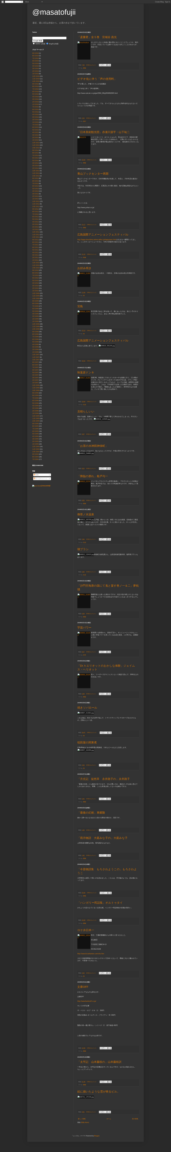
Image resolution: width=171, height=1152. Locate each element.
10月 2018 (35, 81)
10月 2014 (35, 148)
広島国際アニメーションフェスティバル (103, 234)
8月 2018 (35, 86)
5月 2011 (35, 250)
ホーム (109, 1119)
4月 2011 (35, 252)
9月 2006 (35, 393)
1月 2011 (35, 260)
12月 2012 (35, 201)
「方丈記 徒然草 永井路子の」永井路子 (103, 778)
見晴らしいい (85, 411)
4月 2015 (35, 132)
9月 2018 (35, 84)
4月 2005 (35, 436)
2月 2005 (35, 441)
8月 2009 (35, 303)
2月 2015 (35, 137)
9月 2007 (35, 362)
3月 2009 (35, 316)
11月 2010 (35, 265)
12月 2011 (35, 232)
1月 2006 (35, 413)
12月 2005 (35, 416)
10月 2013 (35, 176)
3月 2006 (35, 408)
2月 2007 (35, 380)
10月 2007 (35, 360)
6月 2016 (35, 109)
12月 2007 (35, 354)
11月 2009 (35, 296)
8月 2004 (35, 457)
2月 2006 (35, 411)
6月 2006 (35, 400)
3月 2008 (35, 347)
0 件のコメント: (91, 65)
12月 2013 (35, 171)
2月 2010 (35, 288)
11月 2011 (35, 234)
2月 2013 (35, 196)
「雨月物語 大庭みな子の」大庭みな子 (102, 837)
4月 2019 (35, 66)
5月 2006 (35, 403)
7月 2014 (35, 155)
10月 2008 (35, 329)
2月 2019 (35, 71)
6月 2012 (35, 217)
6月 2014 (35, 158)
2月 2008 (35, 349)
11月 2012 (35, 204)
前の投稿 (135, 1119)
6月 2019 (35, 61)
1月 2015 (35, 140)
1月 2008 (35, 352)
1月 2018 (35, 104)
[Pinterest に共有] (109, 65)
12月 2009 (35, 293)
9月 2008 (35, 332)
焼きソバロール (87, 707)
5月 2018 (35, 94)
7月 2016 (35, 107)
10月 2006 (35, 390)
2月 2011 (35, 257)
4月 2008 (35, 344)
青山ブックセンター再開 (92, 173)
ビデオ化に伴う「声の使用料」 (97, 78)
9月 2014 (35, 150)
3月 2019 (35, 68)
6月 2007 (35, 370)
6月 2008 (35, 339)
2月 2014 (35, 168)
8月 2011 (35, 242)
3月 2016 (35, 117)
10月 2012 (35, 206)
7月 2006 (35, 398)
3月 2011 (35, 255)
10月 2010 (35, 268)
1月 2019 (35, 74)
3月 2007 (35, 378)
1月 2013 (35, 199)
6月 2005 (35, 431)
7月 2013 (35, 183)
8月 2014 (35, 153)
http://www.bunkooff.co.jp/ (86, 1001)
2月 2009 (35, 319)
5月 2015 (35, 130)
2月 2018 (35, 102)
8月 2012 (35, 211)
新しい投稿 (82, 1119)
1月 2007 (35, 383)
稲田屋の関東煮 (87, 742)
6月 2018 (35, 91)
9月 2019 (35, 53)
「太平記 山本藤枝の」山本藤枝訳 (99, 1061)
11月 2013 (35, 173)
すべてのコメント (41, 478)
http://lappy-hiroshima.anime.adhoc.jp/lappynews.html (96, 239)
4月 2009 (35, 314)
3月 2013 (35, 194)
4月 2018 (35, 97)
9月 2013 (35, 178)
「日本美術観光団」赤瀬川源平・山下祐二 (103, 132)
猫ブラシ (83, 549)
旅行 (84, 121)
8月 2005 (35, 426)
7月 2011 (35, 245)
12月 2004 (35, 446)
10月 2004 (35, 452)
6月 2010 (35, 278)
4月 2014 (35, 163)
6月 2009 (35, 309)
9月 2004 (35, 454)
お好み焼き (84, 268)
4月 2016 (35, 114)
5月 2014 (35, 160)
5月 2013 (35, 189)
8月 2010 (35, 273)
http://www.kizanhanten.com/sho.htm (90, 954)
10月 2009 (35, 298)
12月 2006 (35, 385)
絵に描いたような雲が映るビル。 (98, 1091)
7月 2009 (35, 306)
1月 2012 (35, 229)
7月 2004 (35, 459)
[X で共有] (105, 65)
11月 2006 (35, 388)
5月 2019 (35, 63)
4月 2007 (35, 375)
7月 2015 (35, 125)
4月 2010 (35, 283)
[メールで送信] (100, 65)
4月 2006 (35, 406)
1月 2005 (35, 444)
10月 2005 (35, 421)
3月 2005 (35, 439)
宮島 (80, 306)
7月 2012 (35, 214)
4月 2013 (35, 191)
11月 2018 (35, 79)
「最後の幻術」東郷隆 (91, 812)
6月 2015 (35, 127)
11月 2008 (35, 326)
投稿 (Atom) (85, 1122)
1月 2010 (35, 291)
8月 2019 (35, 56)
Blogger (96, 1136)
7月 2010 (35, 275)
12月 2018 (35, 76)
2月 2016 (35, 119)
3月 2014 (35, 165)
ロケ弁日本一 (85, 930)
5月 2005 (35, 434)
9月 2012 (35, 209)
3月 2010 (35, 286)
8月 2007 (35, 365)
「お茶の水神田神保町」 (92, 445)
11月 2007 (35, 357)
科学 (84, 655)
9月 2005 (35, 424)
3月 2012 (35, 224)
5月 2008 (35, 342)
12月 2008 (35, 324)
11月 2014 (35, 145)
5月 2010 (35, 280)
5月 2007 (35, 372)
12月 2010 (35, 263)
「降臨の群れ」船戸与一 (92, 476)
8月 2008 (35, 334)
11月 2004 (35, 449)
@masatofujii (54, 12)
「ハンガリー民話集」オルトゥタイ (100, 902)
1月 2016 (35, 122)
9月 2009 (35, 301)
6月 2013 (35, 186)
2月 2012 (35, 227)
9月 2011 (35, 240)
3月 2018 (35, 99)
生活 (84, 404)
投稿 (37, 475)
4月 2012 (35, 222)
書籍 (84, 68)
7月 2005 (35, 429)
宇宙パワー (84, 627)
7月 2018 (35, 89)
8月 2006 (35, 395)
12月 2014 (35, 143)
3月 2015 (35, 135)
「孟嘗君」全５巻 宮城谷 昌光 (97, 37)
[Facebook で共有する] (107, 65)
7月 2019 (35, 58)
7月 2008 (35, 337)
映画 (84, 257)
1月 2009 (35, 321)
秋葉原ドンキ (85, 372)
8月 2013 (35, 181)
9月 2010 (35, 270)
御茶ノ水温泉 (85, 514)
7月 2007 (35, 367)
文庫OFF (82, 986)
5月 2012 (35, 219)
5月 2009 (35, 311)
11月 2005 (35, 418)
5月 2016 (35, 112)
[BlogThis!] (102, 65)
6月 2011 (35, 247)
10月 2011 (35, 237)
